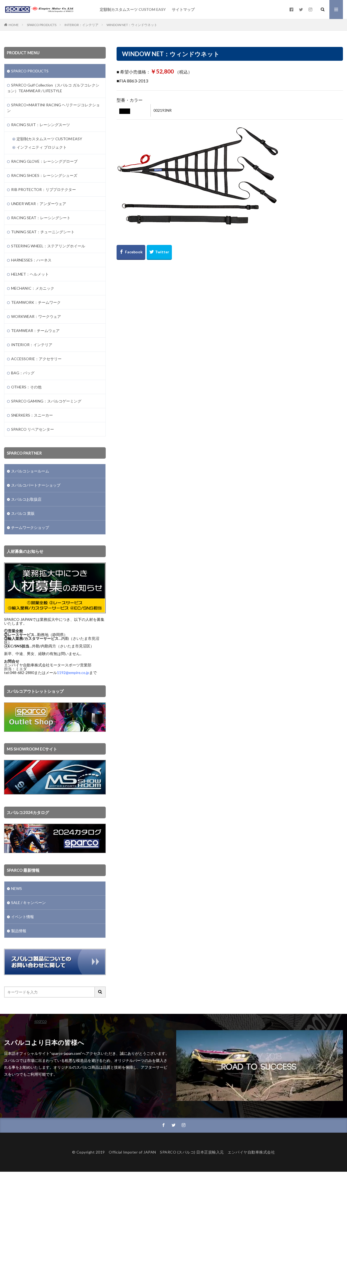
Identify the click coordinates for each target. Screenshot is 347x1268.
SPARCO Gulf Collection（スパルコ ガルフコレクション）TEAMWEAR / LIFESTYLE (53, 88)
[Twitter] (159, 252)
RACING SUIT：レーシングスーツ (40, 124)
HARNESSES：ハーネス (31, 260)
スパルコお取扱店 (26, 499)
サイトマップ (183, 9)
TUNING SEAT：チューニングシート (43, 231)
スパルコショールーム (30, 471)
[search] (100, 992)
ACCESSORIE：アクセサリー (36, 358)
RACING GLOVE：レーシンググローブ (44, 161)
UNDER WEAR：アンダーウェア (38, 203)
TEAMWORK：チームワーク (36, 302)
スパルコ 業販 (23, 513)
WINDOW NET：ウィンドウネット (132, 25)
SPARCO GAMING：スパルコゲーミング (46, 401)
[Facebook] (131, 252)
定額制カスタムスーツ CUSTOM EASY (133, 9)
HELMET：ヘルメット (30, 274)
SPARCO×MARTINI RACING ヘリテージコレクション (53, 108)
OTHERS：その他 (26, 387)
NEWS (16, 888)
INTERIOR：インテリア (81, 25)
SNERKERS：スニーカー (32, 415)
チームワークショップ (30, 527)
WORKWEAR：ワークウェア (36, 316)
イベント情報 (22, 916)
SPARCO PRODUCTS (41, 25)
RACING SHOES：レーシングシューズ (44, 175)
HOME (14, 25)
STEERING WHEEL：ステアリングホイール (48, 246)
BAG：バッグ (22, 373)
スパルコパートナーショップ (35, 485)
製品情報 (18, 930)
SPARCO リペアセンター (32, 429)
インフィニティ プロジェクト (42, 147)
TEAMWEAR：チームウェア (35, 330)
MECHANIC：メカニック (32, 288)
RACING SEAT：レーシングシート (40, 217)
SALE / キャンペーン (28, 902)
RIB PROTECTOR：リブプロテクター (43, 189)
